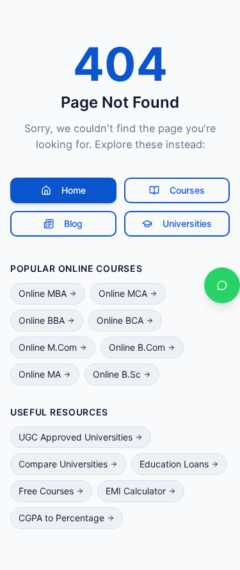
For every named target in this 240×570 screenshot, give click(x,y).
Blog (73, 223)
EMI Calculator (136, 490)
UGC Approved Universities (75, 437)
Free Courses (46, 490)
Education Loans (174, 463)
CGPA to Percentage (61, 517)
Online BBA (42, 320)
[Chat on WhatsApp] (222, 285)
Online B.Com (137, 347)
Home (73, 190)
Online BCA (120, 320)
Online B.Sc (117, 374)
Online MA (40, 374)
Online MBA (43, 293)
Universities (187, 223)
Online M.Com (48, 347)
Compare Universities (63, 463)
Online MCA (123, 293)
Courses (187, 190)
